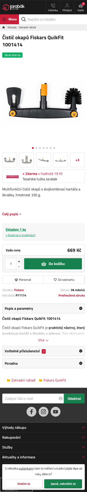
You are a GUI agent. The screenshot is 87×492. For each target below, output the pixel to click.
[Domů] (5, 27)
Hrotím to (23, 483)
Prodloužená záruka (71, 295)
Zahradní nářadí (27, 27)
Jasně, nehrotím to (63, 483)
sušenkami (26, 468)
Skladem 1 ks (20, 232)
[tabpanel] (43, 322)
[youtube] (55, 412)
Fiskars (19, 289)
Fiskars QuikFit (55, 380)
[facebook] (31, 412)
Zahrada (12, 27)
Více (41, 340)
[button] (33, 148)
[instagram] (43, 412)
